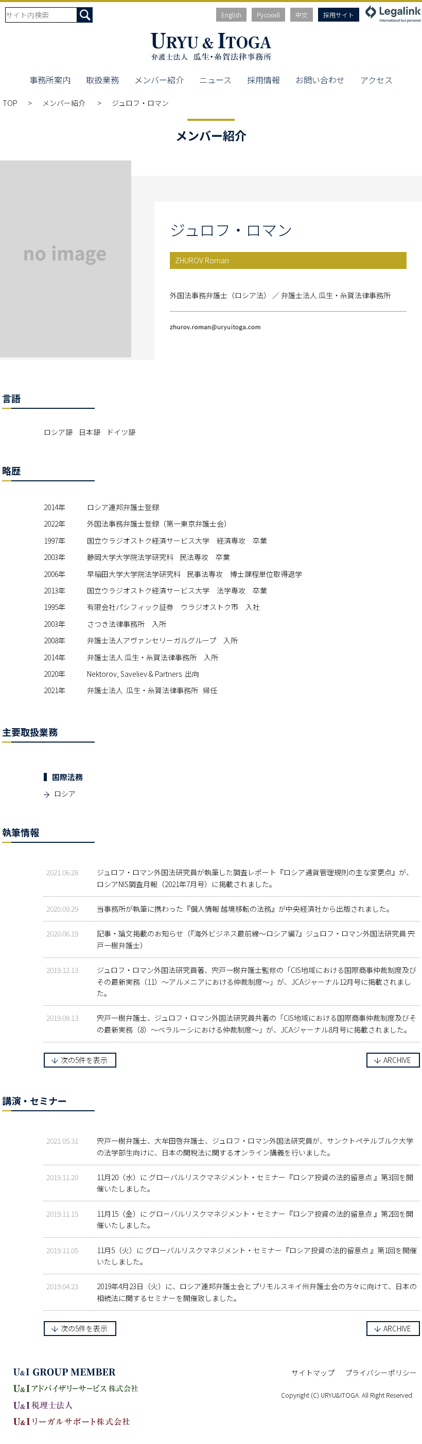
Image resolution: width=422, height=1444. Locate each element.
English (231, 14)
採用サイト (338, 14)
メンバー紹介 (159, 80)
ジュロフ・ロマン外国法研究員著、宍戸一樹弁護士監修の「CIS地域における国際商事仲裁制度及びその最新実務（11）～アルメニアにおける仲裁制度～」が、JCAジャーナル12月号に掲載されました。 (256, 981)
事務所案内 (50, 80)
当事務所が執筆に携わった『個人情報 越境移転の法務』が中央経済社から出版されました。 (245, 909)
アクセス (376, 80)
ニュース (215, 80)
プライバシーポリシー (381, 1372)
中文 (301, 14)
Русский (268, 14)
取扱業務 (102, 80)
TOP (10, 103)
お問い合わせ (320, 80)
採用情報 (263, 80)
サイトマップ (313, 1372)
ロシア (65, 793)
